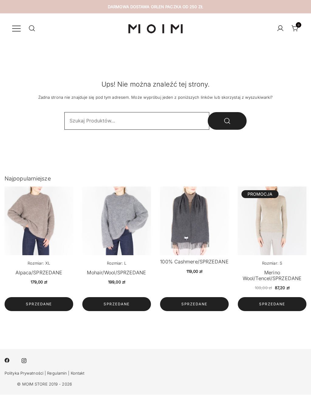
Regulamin (57, 373)
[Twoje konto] (280, 29)
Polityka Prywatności (24, 373)
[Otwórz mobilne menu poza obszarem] (16, 28)
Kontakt (78, 373)
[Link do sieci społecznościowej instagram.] (24, 359)
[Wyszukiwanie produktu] (32, 29)
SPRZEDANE (39, 304)
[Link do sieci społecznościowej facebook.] (7, 359)
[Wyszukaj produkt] (227, 121)
